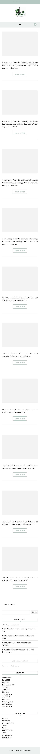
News (4, 728)
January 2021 (7, 707)
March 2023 (6, 699)
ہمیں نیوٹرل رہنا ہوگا (10, 624)
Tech (4, 733)
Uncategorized (7, 735)
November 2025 (8, 685)
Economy (5, 718)
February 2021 (7, 704)
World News (6, 737)
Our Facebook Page (20, 2)
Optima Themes (26, 750)
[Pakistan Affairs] (20, 12)
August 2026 (6, 678)
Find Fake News (8, 723)
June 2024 (6, 697)
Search (34, 612)
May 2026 (5, 682)
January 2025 (7, 694)
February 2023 (7, 702)
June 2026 (6, 680)
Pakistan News (7, 730)
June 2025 (6, 690)
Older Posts (9, 604)
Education (6, 721)
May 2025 (5, 692)
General (5, 725)
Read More (20, 74)
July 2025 (5, 687)
